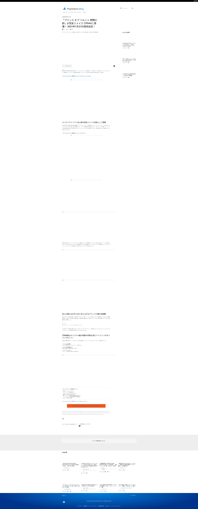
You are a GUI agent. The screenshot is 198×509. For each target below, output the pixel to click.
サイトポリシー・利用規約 (82, 506)
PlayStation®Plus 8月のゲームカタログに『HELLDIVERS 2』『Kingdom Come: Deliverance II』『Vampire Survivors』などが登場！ (129, 45)
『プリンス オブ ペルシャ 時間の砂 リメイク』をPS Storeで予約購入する (86, 405)
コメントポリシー (117, 506)
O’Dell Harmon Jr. (86, 469)
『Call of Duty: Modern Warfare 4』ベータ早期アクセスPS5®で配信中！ (89, 485)
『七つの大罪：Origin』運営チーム (126, 487)
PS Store (75, 12)
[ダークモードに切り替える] (121, 8)
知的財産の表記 (101, 506)
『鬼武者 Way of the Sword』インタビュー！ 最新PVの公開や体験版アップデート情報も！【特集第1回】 (127, 465)
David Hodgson (85, 487)
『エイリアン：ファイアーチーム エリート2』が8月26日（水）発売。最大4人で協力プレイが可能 (71, 486)
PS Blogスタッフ (68, 65)
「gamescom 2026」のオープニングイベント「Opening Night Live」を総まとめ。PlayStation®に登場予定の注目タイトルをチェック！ (89, 465)
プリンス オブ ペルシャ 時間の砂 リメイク (70, 424)
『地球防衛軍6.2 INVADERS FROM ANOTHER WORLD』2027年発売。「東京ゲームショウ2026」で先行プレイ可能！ (108, 465)
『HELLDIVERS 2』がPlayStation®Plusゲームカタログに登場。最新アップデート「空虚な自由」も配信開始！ (129, 74)
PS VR (72, 12)
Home (64, 12)
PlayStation (75, 8)
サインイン (125, 8)
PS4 (69, 12)
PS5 (67, 12)
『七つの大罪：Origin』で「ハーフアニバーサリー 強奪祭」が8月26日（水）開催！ (127, 485)
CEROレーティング (109, 506)
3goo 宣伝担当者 (67, 489)
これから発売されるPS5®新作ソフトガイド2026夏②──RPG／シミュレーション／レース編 (108, 486)
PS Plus (79, 12)
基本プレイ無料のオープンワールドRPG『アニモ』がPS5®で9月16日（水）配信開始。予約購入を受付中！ (129, 59)
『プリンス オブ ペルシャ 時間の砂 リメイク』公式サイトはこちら (74, 401)
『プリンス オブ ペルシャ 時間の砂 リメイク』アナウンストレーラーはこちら (76, 76)
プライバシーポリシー (93, 506)
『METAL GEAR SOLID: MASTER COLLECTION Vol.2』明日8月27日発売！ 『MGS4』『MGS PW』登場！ (70, 465)
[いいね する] (128, 47)
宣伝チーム (103, 467)
